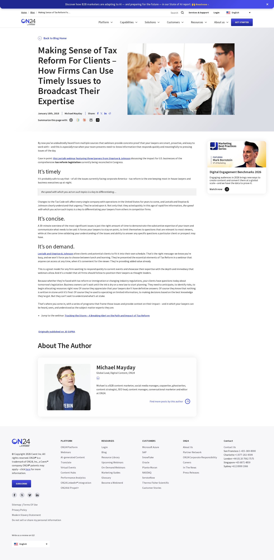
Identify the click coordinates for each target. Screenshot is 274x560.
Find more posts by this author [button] (166, 401)
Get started (242, 22)
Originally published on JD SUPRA (56, 331)
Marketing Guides (110, 472)
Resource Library (110, 457)
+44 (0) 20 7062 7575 (243, 458)
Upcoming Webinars (112, 462)
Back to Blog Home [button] (55, 38)
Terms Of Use (30, 504)
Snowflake (148, 457)
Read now (201, 4)
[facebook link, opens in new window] (14, 495)
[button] (267, 4)
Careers (187, 462)
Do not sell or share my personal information (36, 520)
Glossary (106, 477)
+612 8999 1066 (240, 466)
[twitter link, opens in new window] (22, 495)
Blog (32, 12)
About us (219, 22)
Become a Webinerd (112, 482)
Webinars (66, 452)
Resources (197, 22)
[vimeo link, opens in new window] (29, 495)
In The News (189, 467)
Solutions (150, 22)
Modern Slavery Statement (26, 514)
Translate (66, 462)
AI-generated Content (73, 457)
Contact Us (230, 447)
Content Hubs (68, 472)
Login (216, 12)
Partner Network (192, 452)
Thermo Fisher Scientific (155, 482)
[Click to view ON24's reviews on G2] (23, 529)
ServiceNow (148, 477)
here (28, 469)
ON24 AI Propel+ (70, 487)
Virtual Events (68, 467)
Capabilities (127, 22)
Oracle (145, 462)
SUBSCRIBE (21, 483)
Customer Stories (151, 487)
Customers (173, 22)
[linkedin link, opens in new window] (37, 495)
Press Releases (191, 472)
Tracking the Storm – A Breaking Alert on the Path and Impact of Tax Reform (107, 315)
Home (24, 12)
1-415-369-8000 (247, 451)
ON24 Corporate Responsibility (200, 457)
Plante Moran (149, 467)
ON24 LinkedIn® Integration (76, 482)
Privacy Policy (19, 509)
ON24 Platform (69, 447)
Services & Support (199, 12)
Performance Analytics (73, 477)
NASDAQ (146, 472)
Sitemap (16, 504)
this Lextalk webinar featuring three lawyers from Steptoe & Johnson (91, 158)
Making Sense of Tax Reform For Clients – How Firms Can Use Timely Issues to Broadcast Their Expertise (54, 12)
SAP (144, 452)
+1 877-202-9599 (244, 454)
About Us (188, 447)
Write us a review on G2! (23, 535)
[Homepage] (28, 22)
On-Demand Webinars (113, 467)
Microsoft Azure (150, 447)
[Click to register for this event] (236, 167)
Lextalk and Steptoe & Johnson (55, 253)
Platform (103, 22)
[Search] (182, 13)
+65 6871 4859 (242, 462)
